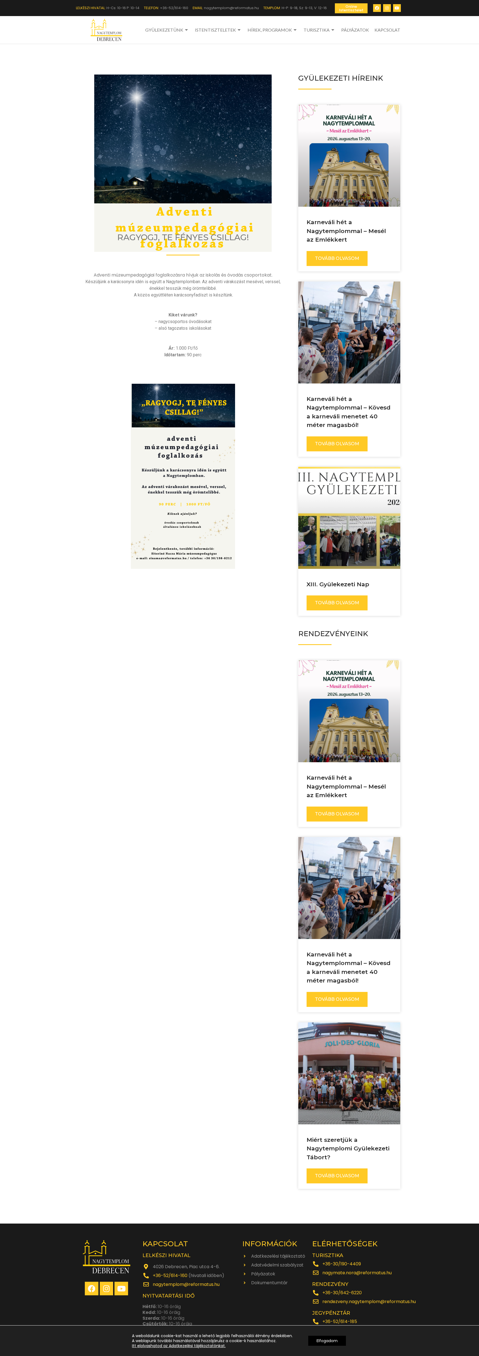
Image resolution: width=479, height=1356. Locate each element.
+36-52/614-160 (170, 1275)
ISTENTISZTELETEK (215, 29)
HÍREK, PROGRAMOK (270, 29)
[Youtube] (397, 8)
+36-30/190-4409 (341, 1264)
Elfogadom (327, 1341)
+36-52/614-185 (339, 1321)
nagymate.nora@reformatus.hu (357, 1273)
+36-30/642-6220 (342, 1293)
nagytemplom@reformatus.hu (186, 1284)
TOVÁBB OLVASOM (337, 258)
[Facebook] (377, 8)
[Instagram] (387, 8)
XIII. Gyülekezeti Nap (338, 584)
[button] (351, 8)
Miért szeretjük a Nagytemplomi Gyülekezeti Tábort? (348, 1148)
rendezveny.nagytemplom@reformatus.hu (369, 1301)
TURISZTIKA (317, 29)
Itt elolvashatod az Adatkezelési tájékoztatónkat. (179, 1346)
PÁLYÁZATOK (355, 29)
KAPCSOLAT (387, 29)
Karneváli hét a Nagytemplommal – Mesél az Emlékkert (346, 231)
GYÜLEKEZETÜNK (164, 29)
